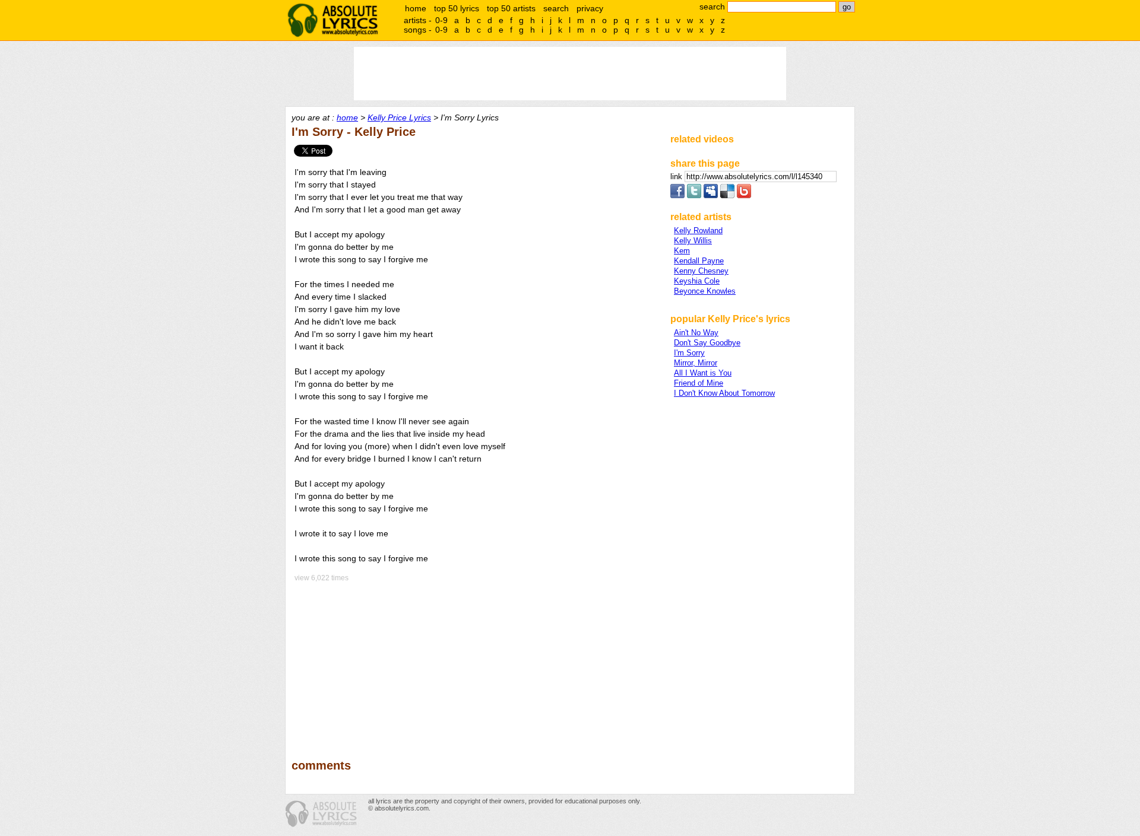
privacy (590, 8)
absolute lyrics (332, 20)
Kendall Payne (699, 260)
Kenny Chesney (701, 270)
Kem (682, 250)
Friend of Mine (698, 383)
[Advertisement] (476, 662)
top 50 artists (511, 8)
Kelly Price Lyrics (399, 117)
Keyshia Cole (697, 280)
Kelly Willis (693, 240)
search (556, 8)
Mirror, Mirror (695, 362)
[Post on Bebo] (744, 195)
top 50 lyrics (456, 8)
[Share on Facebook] (677, 195)
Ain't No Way (696, 332)
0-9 (441, 20)
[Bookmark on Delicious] (727, 195)
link (677, 176)
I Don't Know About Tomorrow (724, 393)
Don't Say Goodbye (707, 342)
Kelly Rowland (698, 230)
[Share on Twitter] (694, 195)
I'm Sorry (689, 352)
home (415, 8)
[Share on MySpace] (711, 195)
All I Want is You (703, 372)
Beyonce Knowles (705, 291)
